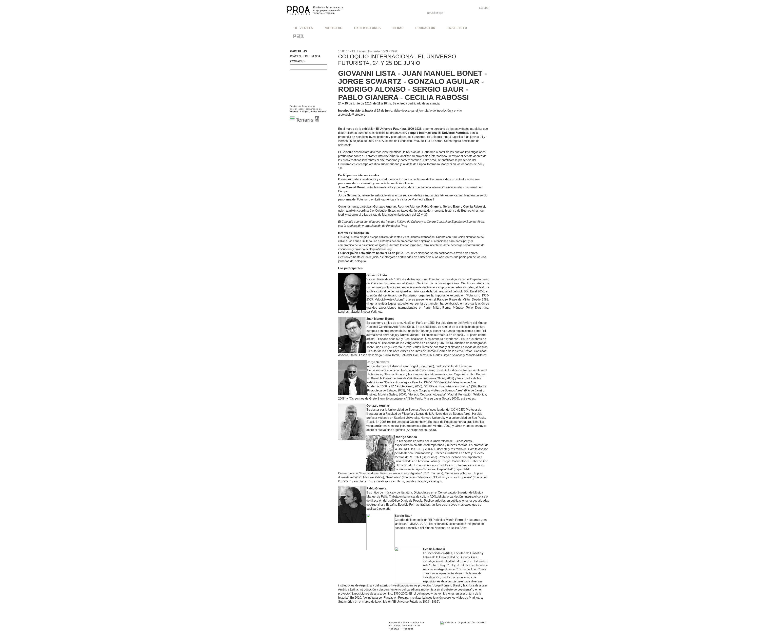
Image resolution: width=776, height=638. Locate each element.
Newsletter (435, 13)
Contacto (297, 61)
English (484, 8)
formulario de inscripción (435, 110)
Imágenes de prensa (305, 56)
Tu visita (303, 28)
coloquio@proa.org (353, 114)
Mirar (398, 28)
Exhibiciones (367, 28)
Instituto (457, 28)
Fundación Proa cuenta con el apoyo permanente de (328, 10)
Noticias (333, 28)
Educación (425, 28)
